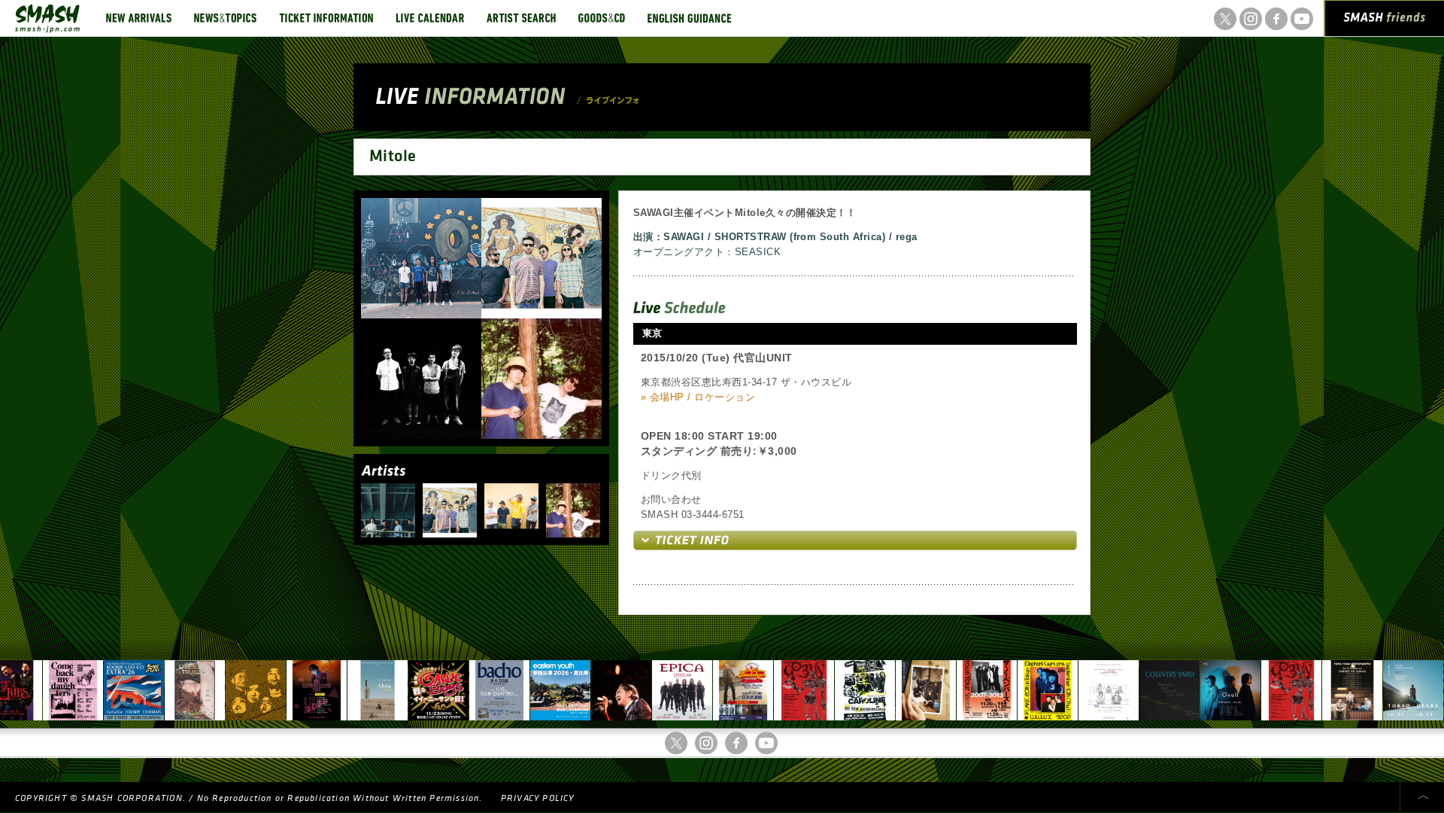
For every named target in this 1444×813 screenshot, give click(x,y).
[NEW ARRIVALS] (139, 18)
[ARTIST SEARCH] (521, 18)
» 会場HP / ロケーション (698, 397)
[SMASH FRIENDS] (1384, 21)
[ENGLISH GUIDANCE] (689, 18)
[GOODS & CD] (601, 18)
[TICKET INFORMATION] (326, 18)
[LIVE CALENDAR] (429, 18)
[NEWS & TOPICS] (225, 18)
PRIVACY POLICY (538, 798)
